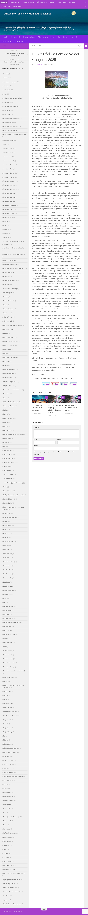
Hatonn (5, 414)
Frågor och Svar (8, 385)
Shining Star (7, 804)
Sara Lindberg (7, 780)
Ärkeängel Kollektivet (9, 181)
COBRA (5, 333)
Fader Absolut (7, 377)
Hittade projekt (17, 6)
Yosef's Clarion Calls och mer (12, 904)
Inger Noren (6, 430)
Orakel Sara (7, 691)
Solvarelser (6, 829)
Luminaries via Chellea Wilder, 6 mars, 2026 (37, 408)
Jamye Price (7, 466)
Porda (5, 724)
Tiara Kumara (7, 861)
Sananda (6, 768)
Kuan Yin (6, 533)
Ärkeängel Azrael (8, 161)
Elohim (5, 365)
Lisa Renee (6, 558)
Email (59, 439)
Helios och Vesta (8, 418)
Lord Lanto (6, 582)
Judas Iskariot (7, 478)
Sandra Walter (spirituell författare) (13, 776)
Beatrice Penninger (9, 260)
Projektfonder (7, 728)
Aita (4, 94)
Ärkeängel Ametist (8, 149)
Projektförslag (5, 6)
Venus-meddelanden (9, 887)
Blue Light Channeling (10, 288)
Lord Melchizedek (8, 590)
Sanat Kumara (7, 772)
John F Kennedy (8, 474)
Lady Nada (6, 545)
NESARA (6, 681)
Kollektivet (6, 513)
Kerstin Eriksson (8, 499)
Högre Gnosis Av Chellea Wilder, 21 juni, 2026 (71, 408)
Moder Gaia (6, 655)
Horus (5, 426)
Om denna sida (14, 2)
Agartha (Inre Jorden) (9, 82)
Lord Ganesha (7, 578)
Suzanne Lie (7, 837)
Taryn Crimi (6, 845)
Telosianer (6, 857)
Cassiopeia (6, 313)
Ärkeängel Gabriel (8, 173)
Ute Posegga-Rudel (9, 883)
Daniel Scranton (8, 337)
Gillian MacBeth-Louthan (10, 402)
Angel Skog (6, 114)
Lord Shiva (6, 594)
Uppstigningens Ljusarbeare (12, 879)
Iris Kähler (6, 442)
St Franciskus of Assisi (10, 833)
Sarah (5, 784)
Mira (4, 647)
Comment (37, 427)
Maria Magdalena (8, 606)
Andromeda (6, 110)
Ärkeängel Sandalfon (9, 205)
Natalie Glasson (8, 677)
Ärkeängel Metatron (9, 189)
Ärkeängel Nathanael (9, 197)
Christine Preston (8, 329)
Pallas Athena (7, 707)
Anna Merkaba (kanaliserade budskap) (15, 134)
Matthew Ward (7, 618)
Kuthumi (5, 537)
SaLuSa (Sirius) (8, 764)
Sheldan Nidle (7, 800)
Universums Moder (9, 869)
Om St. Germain (61, 2)
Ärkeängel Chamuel (9, 165)
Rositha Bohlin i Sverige (10, 752)
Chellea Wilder (38, 46)
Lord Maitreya (7, 586)
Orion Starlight (7, 703)
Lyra (4, 598)
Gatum (5, 398)
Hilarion (5, 422)
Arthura (5, 221)
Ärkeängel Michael (9, 193)
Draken (5, 353)
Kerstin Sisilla (7, 503)
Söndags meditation (27, 2)
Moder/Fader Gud (8, 663)
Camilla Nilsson (8, 301)
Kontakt (51, 2)
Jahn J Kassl (7, 454)
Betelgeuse (6, 276)
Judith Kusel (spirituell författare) (13, 483)
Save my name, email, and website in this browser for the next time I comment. (55, 453)
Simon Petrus (7, 809)
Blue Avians (7, 284)
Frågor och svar (42, 2)
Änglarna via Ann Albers (10, 118)
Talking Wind (7, 841)
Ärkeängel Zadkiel (8, 213)
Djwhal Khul (7, 349)
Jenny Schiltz (7, 470)
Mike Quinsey (7, 642)
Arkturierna (6, 217)
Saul (4, 788)
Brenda (5, 297)
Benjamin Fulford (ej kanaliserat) (13, 268)
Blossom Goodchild (9, 280)
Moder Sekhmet (8, 659)
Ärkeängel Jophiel (8, 177)
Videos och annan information (12, 892)
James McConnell (8, 462)
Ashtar (5, 229)
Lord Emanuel (7, 574)
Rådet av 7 (6, 744)
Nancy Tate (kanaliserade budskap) (14, 671)
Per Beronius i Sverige (10, 716)
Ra (4, 736)
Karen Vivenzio (8, 491)
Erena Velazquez (8, 373)
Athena (5, 233)
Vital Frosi (6, 896)
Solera (5, 825)
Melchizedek (7, 630)
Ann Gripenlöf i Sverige (10, 130)
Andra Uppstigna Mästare (11, 106)
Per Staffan (38, 64)
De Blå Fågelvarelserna (10, 341)
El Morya (6, 361)
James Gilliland (8, 458)
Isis (4, 446)
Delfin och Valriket (8, 345)
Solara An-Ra (7, 821)
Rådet (5, 740)
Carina (5, 305)
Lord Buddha (7, 570)
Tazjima (5, 849)
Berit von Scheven (8, 272)
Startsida (4, 2)
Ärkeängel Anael (8, 153)
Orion (5, 699)
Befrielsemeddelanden (10, 264)
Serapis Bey (7, 792)
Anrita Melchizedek (9, 140)
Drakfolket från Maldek (10, 357)
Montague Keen (8, 667)
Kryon (5, 529)
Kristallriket (6, 525)
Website (36, 445)
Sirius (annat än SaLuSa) (11, 817)
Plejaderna (6, 720)
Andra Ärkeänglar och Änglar (12, 98)
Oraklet (5, 695)
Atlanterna (6, 238)
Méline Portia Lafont (9, 634)
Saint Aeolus (7, 756)
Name (36, 439)
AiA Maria (6, 86)
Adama (5, 78)
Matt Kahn (6, 614)
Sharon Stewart (8, 796)
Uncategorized (7, 865)
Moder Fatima (7, 651)
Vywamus (6, 900)
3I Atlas (5, 74)
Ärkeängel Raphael (9, 201)
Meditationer (7, 626)
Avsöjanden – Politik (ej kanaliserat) (14, 254)
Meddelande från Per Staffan (12, 622)
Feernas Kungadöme (9, 381)
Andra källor (7, 102)
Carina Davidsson (8, 309)
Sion (4, 813)
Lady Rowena (7, 554)
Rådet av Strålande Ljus (10, 748)
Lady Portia (6, 549)
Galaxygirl (6, 394)
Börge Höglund (8, 292)
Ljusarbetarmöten (8, 562)
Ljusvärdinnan (7, 566)
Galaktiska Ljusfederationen (11, 390)
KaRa (5, 487)
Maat (4, 602)
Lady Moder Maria (8, 541)
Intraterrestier (7, 438)
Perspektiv (72, 2)
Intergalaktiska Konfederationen (13, 434)
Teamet (5, 853)
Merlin (5, 638)
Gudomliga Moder (8, 406)
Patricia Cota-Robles (9, 711)
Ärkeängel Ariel (8, 157)
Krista (5, 521)
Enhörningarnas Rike (9, 369)
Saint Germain (7, 760)
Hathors (5, 410)
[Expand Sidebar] (86, 46)
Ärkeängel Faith (8, 169)
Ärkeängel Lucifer (8, 185)
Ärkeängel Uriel (8, 209)
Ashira (5, 225)
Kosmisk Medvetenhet (10, 517)
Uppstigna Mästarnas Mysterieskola (14, 873)
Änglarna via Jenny (9, 122)
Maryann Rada (7, 610)
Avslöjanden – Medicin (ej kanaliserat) (15, 248)
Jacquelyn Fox (7, 450)
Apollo (5, 145)
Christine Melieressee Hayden (12, 325)
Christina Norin (7, 321)
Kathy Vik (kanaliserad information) (14, 495)
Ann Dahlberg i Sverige (10, 126)
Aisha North (6, 90)
